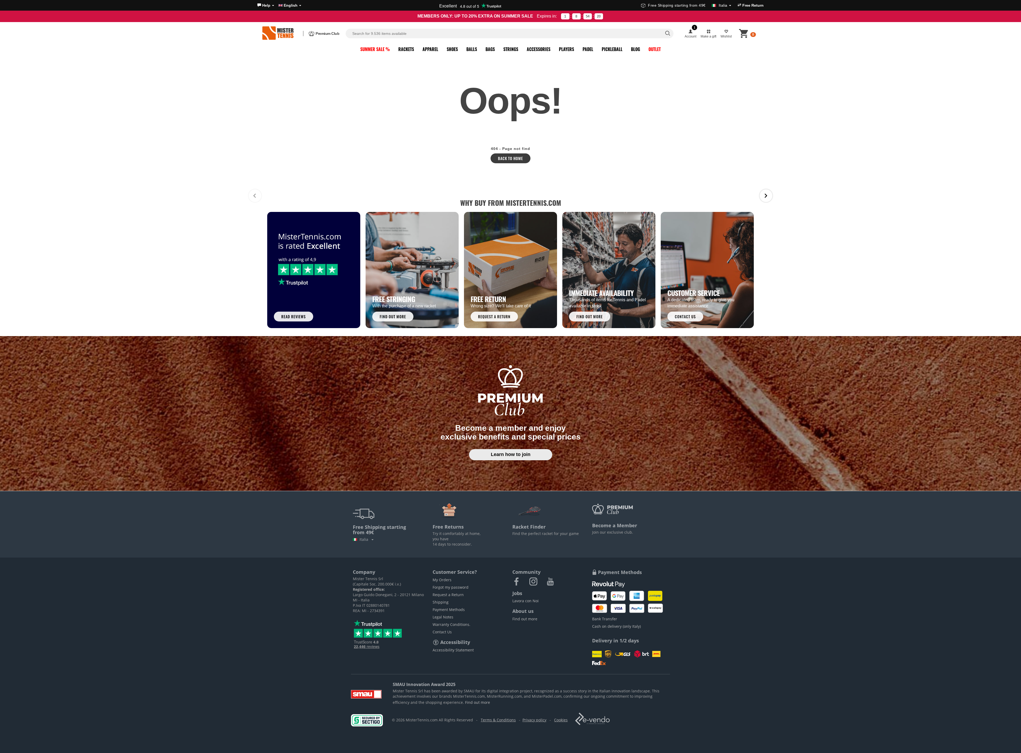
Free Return (752, 5)
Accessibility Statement (453, 649)
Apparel (430, 49)
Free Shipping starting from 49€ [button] (687, 5)
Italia (364, 539)
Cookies (561, 719)
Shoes (452, 49)
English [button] (291, 5)
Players (566, 49)
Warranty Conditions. (451, 624)
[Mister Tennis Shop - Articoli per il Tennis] (278, 33)
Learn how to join (510, 454)
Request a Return (448, 594)
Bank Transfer (604, 618)
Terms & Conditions (498, 719)
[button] (265, 5)
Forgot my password (450, 587)
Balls (471, 49)
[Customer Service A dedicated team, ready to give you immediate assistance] (707, 269)
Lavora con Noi (525, 600)
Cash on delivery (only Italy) (616, 626)
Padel (588, 49)
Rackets (406, 49)
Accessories (538, 49)
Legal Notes (443, 617)
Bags (490, 49)
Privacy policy (534, 719)
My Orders (442, 579)
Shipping (441, 602)
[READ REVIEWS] (313, 269)
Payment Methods (449, 609)
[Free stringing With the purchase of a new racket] (412, 269)
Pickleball (612, 49)
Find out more (524, 618)
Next (766, 195)
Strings (510, 49)
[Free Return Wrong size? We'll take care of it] (510, 269)
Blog (635, 49)
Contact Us (442, 631)
